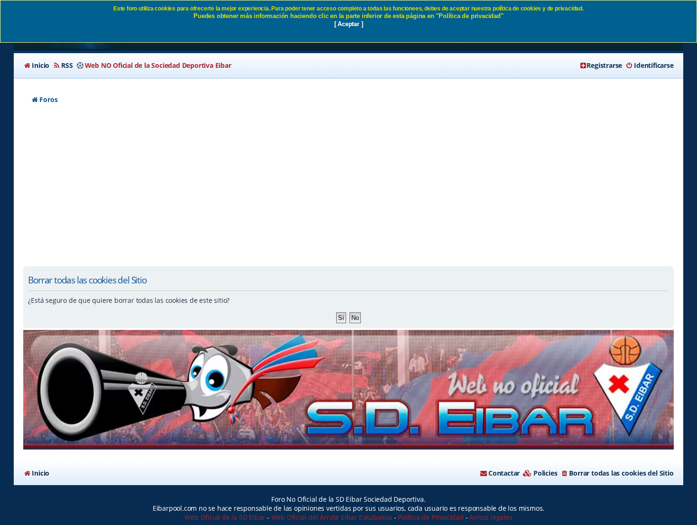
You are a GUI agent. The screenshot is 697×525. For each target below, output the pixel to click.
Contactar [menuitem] (504, 473)
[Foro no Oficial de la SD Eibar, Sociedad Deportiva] (348, 389)
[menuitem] (36, 65)
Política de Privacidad (431, 517)
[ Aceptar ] (348, 24)
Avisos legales (490, 517)
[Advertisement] (348, 190)
